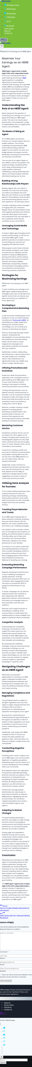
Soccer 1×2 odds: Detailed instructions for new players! (14, 908)
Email (2, 965)
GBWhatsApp (11, 9)
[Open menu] (2, 46)
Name (2, 958)
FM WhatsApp (11, 14)
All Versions (10, 26)
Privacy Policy (9, 29)
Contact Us (8, 33)
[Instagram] (5, 1014)
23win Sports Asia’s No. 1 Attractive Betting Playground (15, 916)
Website (3, 971)
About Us (7, 31)
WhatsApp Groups (12, 5)
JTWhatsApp (10, 17)
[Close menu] (0, 1024)
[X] (4, 1014)
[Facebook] (1, 1014)
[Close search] (1, 1057)
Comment (4, 952)
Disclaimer (8, 1007)
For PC (8, 21)
